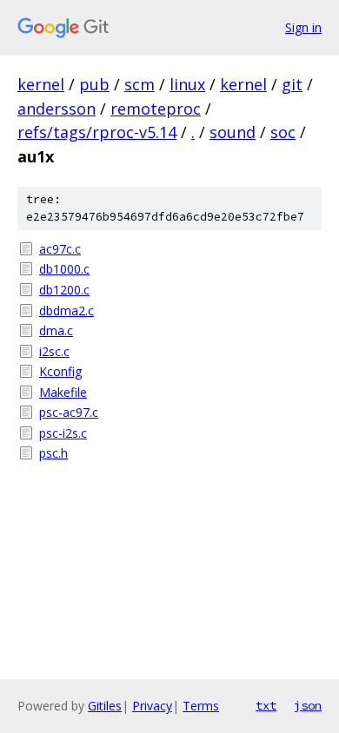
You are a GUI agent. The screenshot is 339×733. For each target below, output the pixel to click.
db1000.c (64, 269)
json (308, 705)
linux (187, 84)
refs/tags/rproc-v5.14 (96, 132)
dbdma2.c (66, 310)
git (292, 84)
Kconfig (60, 371)
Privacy (152, 705)
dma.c (56, 330)
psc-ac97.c (68, 412)
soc (283, 132)
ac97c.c (60, 249)
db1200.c (64, 289)
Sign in (303, 27)
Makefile (63, 392)
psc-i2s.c (63, 433)
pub (94, 84)
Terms (201, 705)
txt (266, 705)
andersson (56, 108)
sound (232, 132)
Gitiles (105, 705)
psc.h (53, 453)
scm (139, 84)
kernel (40, 84)
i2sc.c (54, 351)
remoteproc (155, 108)
